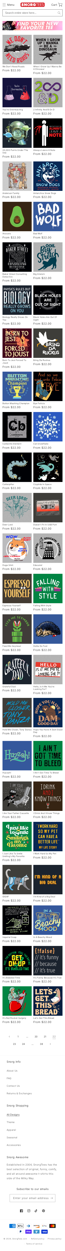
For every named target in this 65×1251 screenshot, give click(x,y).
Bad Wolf (37, 233)
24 (23, 1043)
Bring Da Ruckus (41, 360)
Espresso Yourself (11, 605)
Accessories (14, 1145)
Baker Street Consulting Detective (14, 275)
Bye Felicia (39, 403)
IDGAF (5, 896)
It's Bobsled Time (11, 977)
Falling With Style (42, 605)
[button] (8, 4)
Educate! (37, 565)
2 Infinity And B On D (44, 109)
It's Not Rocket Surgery (14, 1018)
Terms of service (34, 1244)
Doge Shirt (7, 565)
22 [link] (54, 1036)
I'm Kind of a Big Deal (44, 896)
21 (45, 1036)
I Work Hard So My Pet (44, 853)
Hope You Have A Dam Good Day (47, 731)
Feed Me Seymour (11, 646)
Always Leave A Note (44, 150)
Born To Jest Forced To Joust (14, 361)
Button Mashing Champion (16, 403)
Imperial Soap (9, 937)
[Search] (59, 13)
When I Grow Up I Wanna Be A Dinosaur (47, 67)
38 (41, 1043)
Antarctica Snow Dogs (44, 193)
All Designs (13, 1114)
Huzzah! (6, 772)
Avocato (6, 233)
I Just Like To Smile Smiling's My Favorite (13, 854)
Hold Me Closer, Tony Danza (17, 729)
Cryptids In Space (42, 484)
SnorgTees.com (19, 1239)
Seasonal (12, 1137)
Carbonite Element (11, 443)
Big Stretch (39, 274)
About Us (12, 1070)
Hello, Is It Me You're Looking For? (43, 687)
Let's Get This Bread (43, 1018)
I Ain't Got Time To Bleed (46, 772)
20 (36, 1036)
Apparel (11, 1129)
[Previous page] (9, 1036)
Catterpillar (8, 484)
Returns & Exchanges (19, 1093)
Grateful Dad (9, 686)
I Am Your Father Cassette (15, 813)
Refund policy (37, 1239)
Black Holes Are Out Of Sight (45, 318)
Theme (11, 1122)
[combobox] (32, 13)
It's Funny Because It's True (47, 977)
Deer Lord (7, 524)
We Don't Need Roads (13, 66)
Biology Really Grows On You (15, 318)
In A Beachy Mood (42, 937)
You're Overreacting (12, 109)
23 (14, 1043)
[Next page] (50, 1044)
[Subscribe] (51, 1198)
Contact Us (13, 1085)
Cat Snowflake (40, 443)
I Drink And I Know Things (46, 813)
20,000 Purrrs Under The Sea (15, 151)
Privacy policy (55, 1239)
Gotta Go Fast (40, 646)
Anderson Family (11, 193)
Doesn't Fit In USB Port (45, 524)
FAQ (9, 1078)
